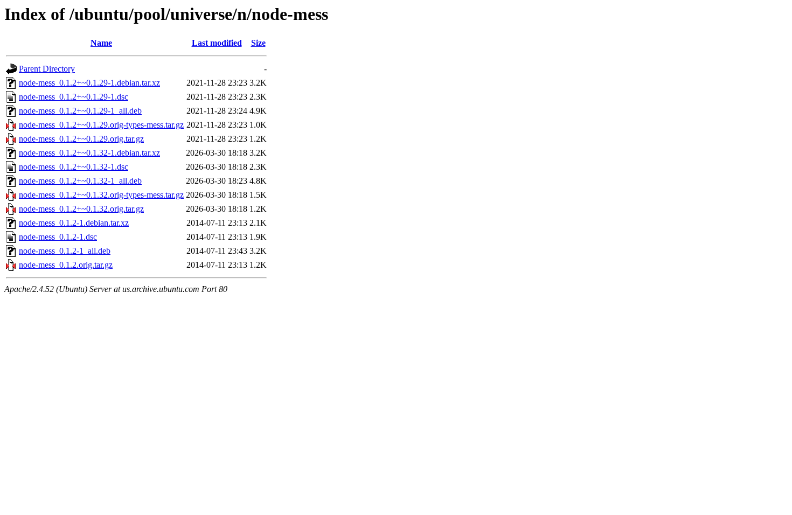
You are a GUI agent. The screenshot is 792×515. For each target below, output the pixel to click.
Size (258, 42)
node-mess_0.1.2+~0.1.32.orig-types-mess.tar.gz (101, 194)
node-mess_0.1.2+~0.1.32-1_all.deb (80, 180)
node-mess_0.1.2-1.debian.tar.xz (74, 222)
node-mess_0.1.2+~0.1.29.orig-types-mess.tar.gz (101, 124)
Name (101, 42)
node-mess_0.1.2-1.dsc (58, 236)
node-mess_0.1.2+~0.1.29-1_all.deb (80, 110)
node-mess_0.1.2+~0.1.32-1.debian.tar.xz (89, 152)
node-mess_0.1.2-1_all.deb (64, 250)
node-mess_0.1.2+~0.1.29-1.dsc (73, 96)
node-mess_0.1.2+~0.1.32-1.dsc (73, 166)
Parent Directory (47, 68)
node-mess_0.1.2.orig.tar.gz (66, 264)
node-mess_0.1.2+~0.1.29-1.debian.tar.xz (89, 82)
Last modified (217, 42)
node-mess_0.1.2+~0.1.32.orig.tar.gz (81, 208)
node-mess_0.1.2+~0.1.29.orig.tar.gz (81, 138)
